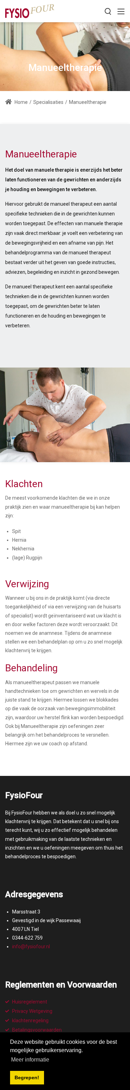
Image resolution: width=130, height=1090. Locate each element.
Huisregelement (29, 1002)
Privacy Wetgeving (32, 1011)
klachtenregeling (30, 1020)
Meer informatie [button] (30, 1060)
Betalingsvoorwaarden (37, 1030)
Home (21, 102)
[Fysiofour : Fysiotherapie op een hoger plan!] (29, 10)
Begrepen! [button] (27, 1077)
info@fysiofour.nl (31, 946)
